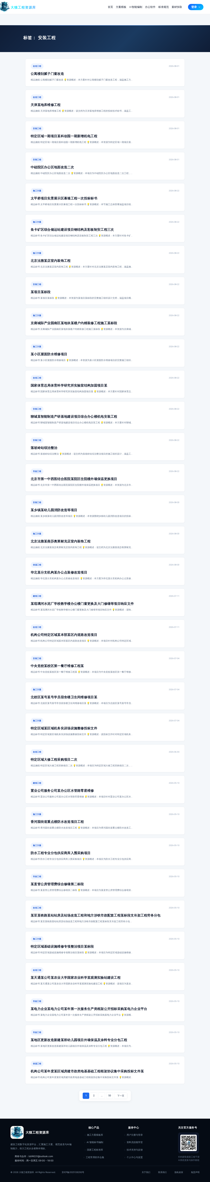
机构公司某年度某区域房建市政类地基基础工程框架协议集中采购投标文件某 (87, 1071)
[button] (198, 7)
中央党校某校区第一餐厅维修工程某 (57, 666)
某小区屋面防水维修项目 (49, 354)
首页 (110, 7)
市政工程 (37, 471)
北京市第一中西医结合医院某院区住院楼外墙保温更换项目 (74, 479)
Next (120, 1096)
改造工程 (37, 66)
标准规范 (163, 7)
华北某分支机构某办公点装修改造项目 (59, 572)
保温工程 (37, 565)
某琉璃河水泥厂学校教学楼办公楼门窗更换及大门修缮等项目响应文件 (82, 603)
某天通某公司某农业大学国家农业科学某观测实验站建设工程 (76, 977)
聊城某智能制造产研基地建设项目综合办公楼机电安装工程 (74, 416)
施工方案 (37, 191)
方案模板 (121, 7)
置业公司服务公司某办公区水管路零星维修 (62, 790)
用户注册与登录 (135, 1134)
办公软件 (150, 7)
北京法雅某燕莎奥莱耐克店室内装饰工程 (61, 541)
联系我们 (162, 1172)
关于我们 (146, 1172)
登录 (194, 7)
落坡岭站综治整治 (44, 447)
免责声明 (195, 1172)
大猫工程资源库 (23, 8)
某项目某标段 (41, 292)
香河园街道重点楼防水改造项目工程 (57, 821)
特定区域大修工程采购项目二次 (54, 759)
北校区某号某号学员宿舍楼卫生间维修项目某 (64, 697)
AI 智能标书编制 (95, 1142)
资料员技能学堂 (135, 1142)
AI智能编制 (135, 7)
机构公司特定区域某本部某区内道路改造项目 (64, 634)
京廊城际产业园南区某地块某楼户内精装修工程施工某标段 (74, 323)
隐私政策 (179, 1172)
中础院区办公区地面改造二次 (52, 167)
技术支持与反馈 (135, 1149)
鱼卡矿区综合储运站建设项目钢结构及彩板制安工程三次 (72, 229)
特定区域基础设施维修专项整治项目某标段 (62, 946)
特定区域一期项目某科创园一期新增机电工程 (64, 136)
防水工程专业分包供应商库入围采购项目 (61, 853)
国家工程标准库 (95, 1149)
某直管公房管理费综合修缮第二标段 (57, 884)
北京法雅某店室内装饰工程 (51, 260)
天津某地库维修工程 (46, 104)
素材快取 (177, 7)
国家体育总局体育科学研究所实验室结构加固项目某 (69, 385)
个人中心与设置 (135, 1157)
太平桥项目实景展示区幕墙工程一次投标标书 (64, 198)
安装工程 (37, 128)
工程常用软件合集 (95, 1157)
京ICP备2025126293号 (73, 1172)
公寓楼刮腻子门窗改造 (47, 73)
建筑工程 (37, 596)
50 (109, 1095)
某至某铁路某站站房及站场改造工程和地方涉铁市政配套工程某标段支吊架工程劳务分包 (96, 915)
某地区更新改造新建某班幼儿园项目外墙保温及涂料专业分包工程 (79, 1040)
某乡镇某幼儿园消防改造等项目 (54, 510)
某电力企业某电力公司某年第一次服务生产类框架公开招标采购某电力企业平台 (89, 1009)
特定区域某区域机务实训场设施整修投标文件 (64, 728)
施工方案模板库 (95, 1134)
